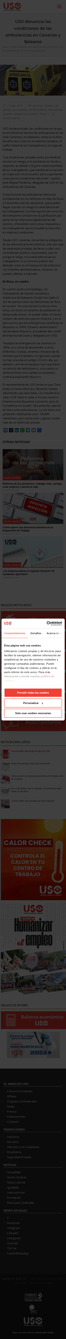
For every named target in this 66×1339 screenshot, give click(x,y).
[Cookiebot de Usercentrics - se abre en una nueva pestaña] (47, 623)
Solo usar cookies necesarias (33, 713)
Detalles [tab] (35, 633)
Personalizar (31, 703)
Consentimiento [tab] (14, 633)
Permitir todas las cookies (33, 692)
